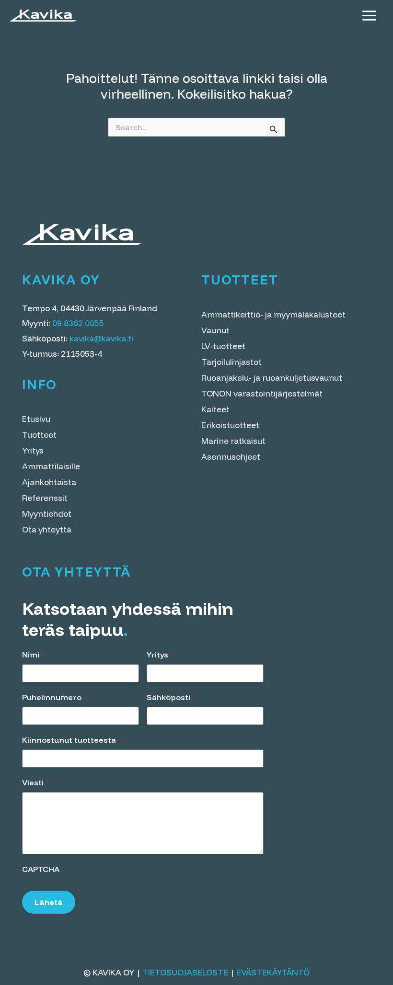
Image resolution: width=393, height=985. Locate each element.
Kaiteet (215, 409)
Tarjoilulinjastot (231, 362)
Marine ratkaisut (233, 441)
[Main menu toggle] (369, 15)
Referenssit (45, 498)
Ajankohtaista (49, 482)
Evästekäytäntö (273, 972)
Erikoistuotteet (230, 425)
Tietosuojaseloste (185, 972)
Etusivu (36, 419)
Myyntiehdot (46, 514)
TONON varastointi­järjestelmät (262, 393)
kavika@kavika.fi (101, 338)
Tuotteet (39, 435)
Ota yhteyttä (46, 529)
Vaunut (215, 330)
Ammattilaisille (51, 466)
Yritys (33, 450)
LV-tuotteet (223, 346)
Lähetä (49, 902)
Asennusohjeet (230, 457)
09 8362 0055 (78, 323)
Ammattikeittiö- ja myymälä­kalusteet (273, 314)
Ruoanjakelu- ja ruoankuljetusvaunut (271, 378)
